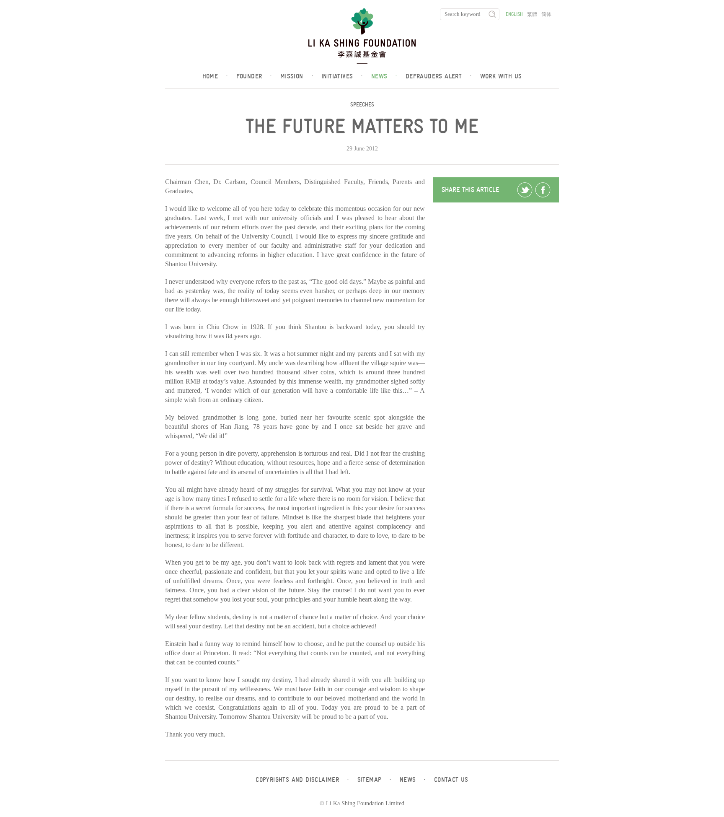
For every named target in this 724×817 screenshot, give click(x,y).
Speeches (362, 104)
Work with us (501, 76)
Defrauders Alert (439, 76)
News (384, 76)
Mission (296, 76)
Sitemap (374, 779)
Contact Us (451, 779)
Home (215, 76)
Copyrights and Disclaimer (302, 779)
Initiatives (342, 76)
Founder (254, 76)
